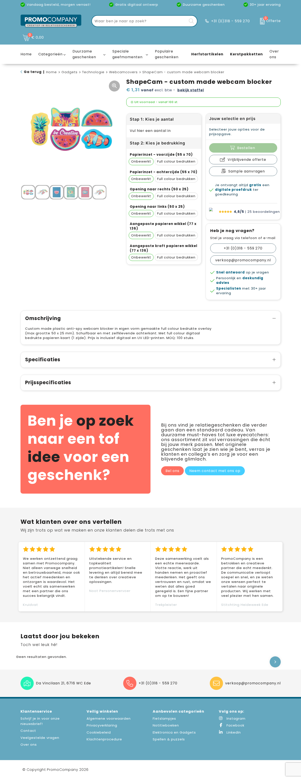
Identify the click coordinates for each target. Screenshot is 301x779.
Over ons (28, 744)
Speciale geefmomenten (127, 54)
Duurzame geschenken (84, 54)
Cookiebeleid (99, 732)
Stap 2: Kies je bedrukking (157, 143)
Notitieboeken (166, 725)
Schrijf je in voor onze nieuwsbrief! (40, 721)
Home (51, 72)
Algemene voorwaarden (109, 718)
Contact (28, 730)
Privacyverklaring (102, 725)
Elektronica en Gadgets (174, 732)
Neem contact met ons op (214, 470)
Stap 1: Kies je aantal (152, 119)
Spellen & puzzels (169, 739)
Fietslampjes (164, 718)
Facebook (234, 725)
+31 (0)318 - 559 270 (230, 21)
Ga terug (33, 71)
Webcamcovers (123, 72)
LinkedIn (233, 732)
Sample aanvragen (246, 171)
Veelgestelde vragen (39, 737)
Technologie (93, 72)
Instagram (235, 718)
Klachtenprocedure (104, 739)
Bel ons (172, 470)
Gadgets (69, 72)
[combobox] (139, 21)
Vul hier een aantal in (150, 130)
